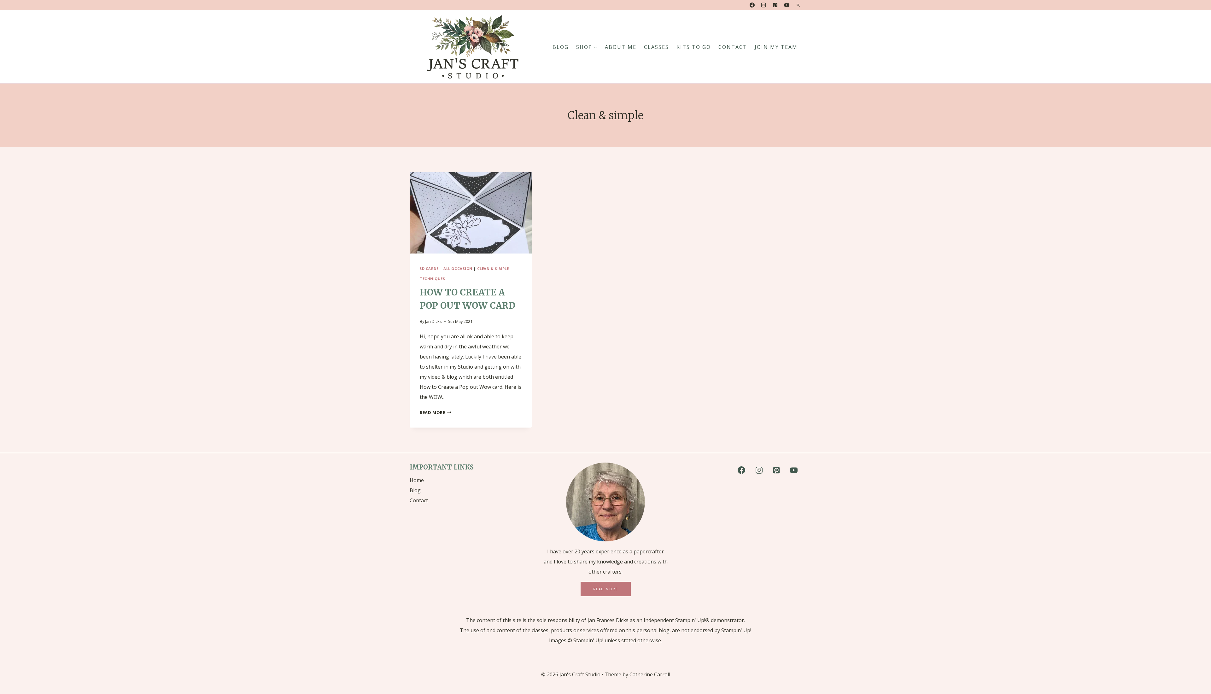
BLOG (561, 47)
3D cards (429, 268)
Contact (732, 47)
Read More (435, 412)
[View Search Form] (798, 5)
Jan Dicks (433, 321)
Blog (415, 490)
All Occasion (457, 268)
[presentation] (471, 213)
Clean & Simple (493, 268)
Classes (656, 47)
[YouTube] (787, 5)
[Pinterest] (775, 5)
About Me (620, 47)
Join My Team (776, 47)
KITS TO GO (693, 47)
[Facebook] (752, 5)
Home (417, 480)
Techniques (432, 278)
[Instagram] (763, 5)
